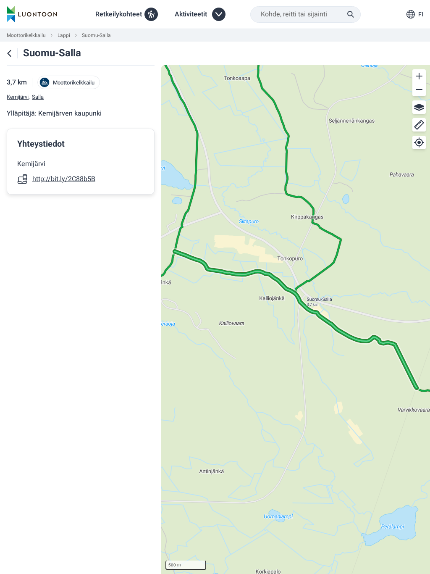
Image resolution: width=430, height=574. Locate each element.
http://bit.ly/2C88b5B (63, 179)
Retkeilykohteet (118, 14)
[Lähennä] (419, 76)
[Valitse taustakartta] (419, 107)
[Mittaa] (419, 125)
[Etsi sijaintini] (419, 142)
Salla (38, 97)
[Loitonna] (419, 89)
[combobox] (305, 14)
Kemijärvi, (18, 97)
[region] (295, 319)
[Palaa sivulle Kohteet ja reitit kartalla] (9, 53)
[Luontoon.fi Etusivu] (32, 14)
